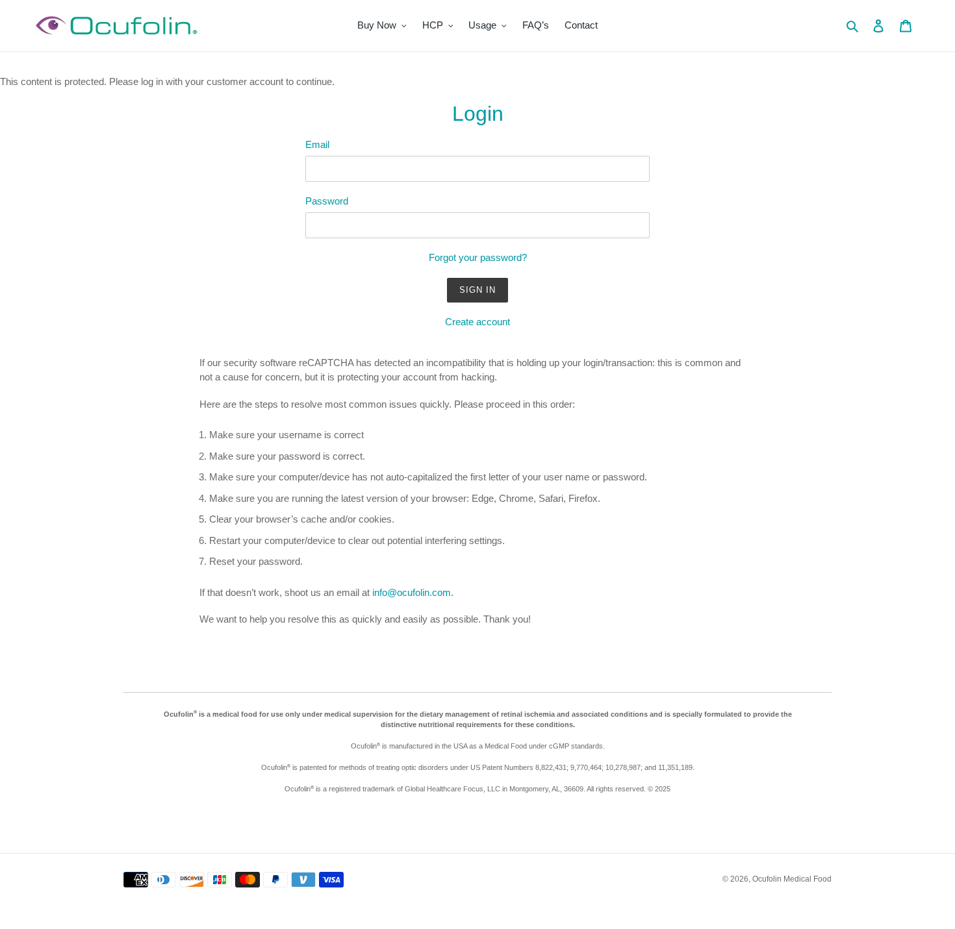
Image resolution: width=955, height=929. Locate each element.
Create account (477, 321)
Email (317, 144)
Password (326, 200)
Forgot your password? (478, 257)
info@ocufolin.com (411, 592)
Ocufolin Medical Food (792, 879)
